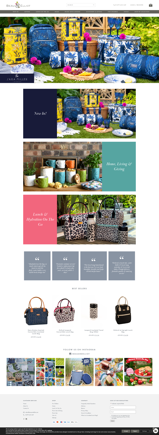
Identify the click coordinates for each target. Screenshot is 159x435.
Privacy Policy (84, 410)
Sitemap (54, 418)
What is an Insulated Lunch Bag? (89, 415)
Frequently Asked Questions (88, 403)
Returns (83, 408)
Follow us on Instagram (79, 349)
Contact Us (26, 408)
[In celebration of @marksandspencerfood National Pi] (109, 372)
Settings (144, 431)
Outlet (126, 12)
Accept (126, 431)
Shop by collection (142, 12)
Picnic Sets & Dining (72, 12)
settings (50, 430)
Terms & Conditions (86, 413)
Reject (135, 431)
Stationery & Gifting (94, 12)
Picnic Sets (54, 413)
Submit (112, 421)
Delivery (83, 406)
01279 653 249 (120, 5)
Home (57, 12)
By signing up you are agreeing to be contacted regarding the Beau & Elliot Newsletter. (121, 417)
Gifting (27, 12)
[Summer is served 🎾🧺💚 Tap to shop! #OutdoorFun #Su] (50, 372)
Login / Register (136, 5)
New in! (16, 12)
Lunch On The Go (42, 12)
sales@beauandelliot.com (31, 412)
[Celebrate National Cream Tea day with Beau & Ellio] (138, 372)
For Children (113, 12)
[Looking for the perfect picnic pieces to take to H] (21, 372)
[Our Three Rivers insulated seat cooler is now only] (79, 372)
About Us (25, 406)
